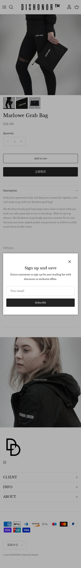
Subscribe (40, 302)
